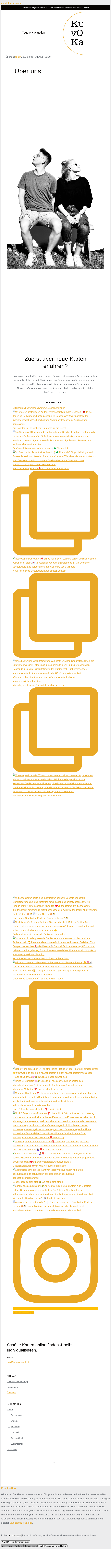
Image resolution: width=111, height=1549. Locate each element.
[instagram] (51, 1471)
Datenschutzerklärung (21, 1523)
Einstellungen (15, 1536)
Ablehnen (18, 1546)
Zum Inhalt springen (11, 3)
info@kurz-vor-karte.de (18, 1362)
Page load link (8, 1488)
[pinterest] (55, 1471)
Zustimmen (7, 1546)
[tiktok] (60, 1471)
